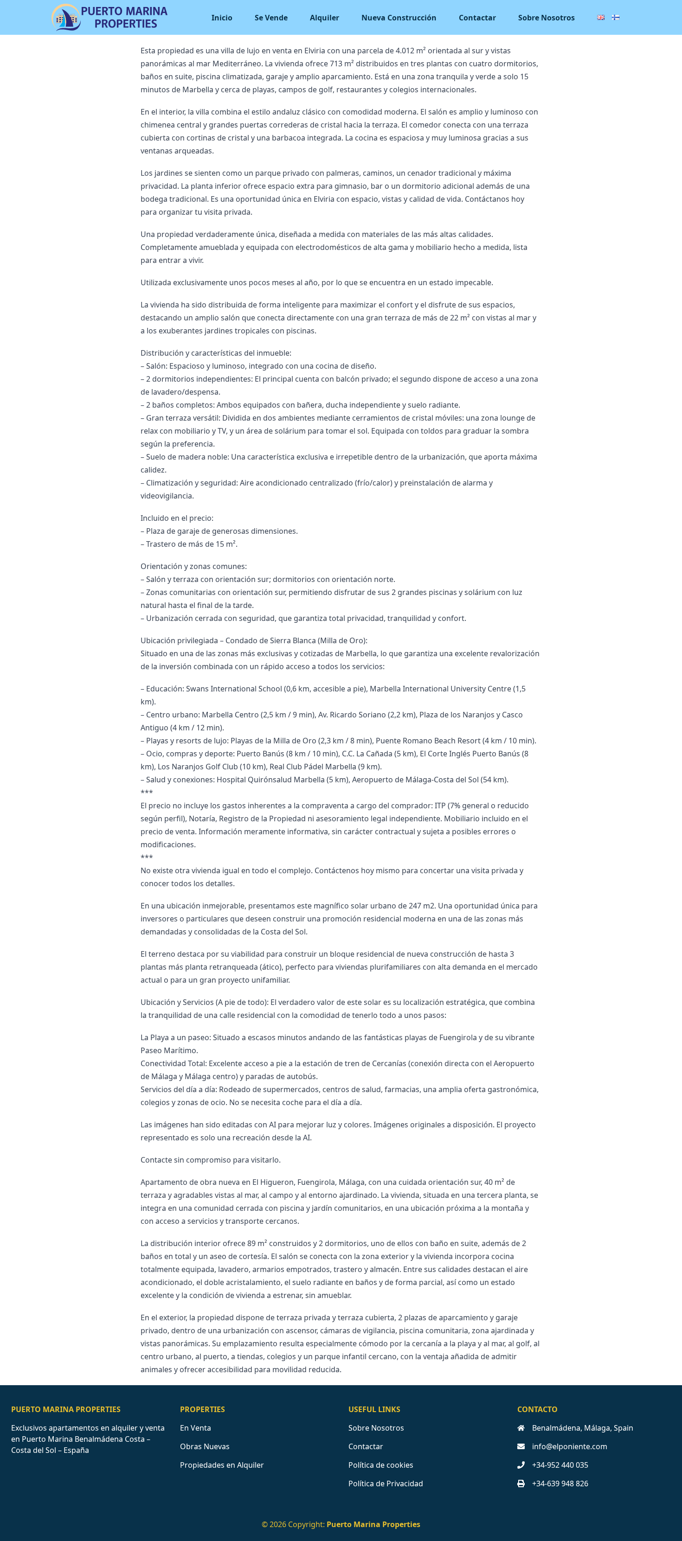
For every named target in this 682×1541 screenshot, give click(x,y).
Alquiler (324, 18)
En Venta (195, 1428)
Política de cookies (380, 1465)
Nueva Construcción (399, 18)
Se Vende (271, 18)
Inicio (222, 18)
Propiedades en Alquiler (222, 1465)
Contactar (477, 18)
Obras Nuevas (205, 1446)
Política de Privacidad (385, 1483)
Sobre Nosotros (546, 18)
